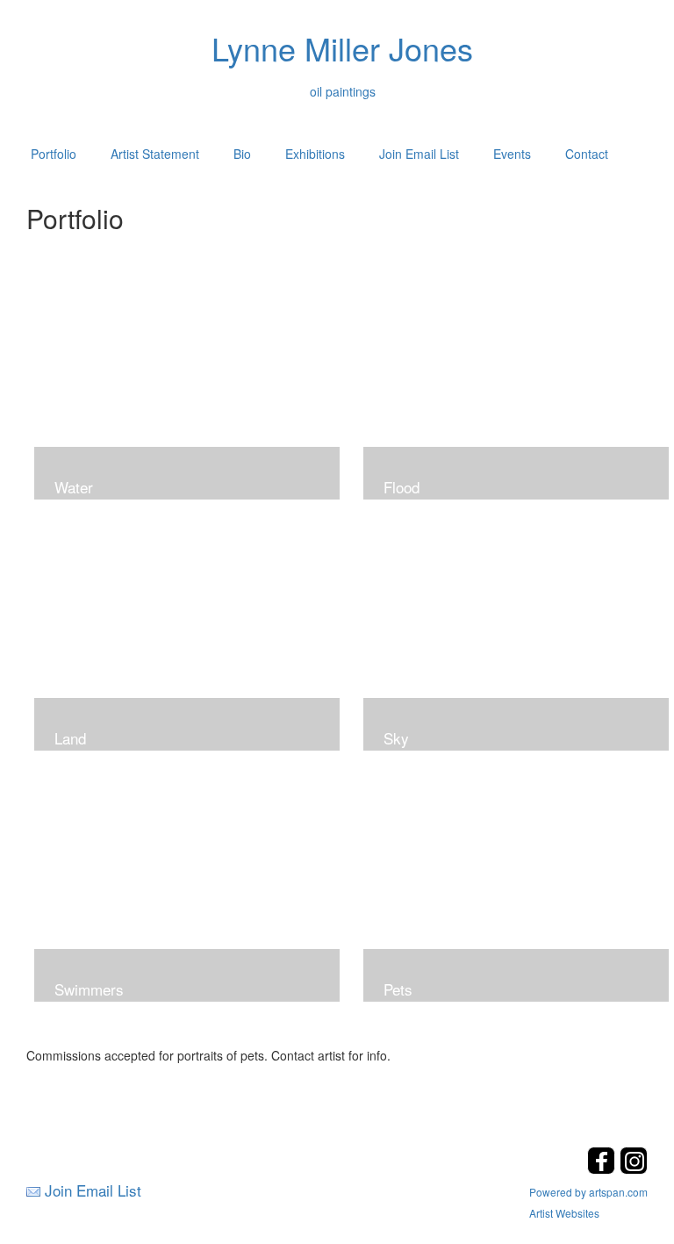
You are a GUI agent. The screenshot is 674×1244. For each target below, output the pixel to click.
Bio (242, 153)
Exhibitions (315, 153)
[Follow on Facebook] (603, 1169)
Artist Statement (155, 153)
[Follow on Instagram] (634, 1169)
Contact (586, 153)
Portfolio (53, 153)
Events (512, 153)
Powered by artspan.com (588, 1191)
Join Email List (419, 153)
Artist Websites (564, 1212)
